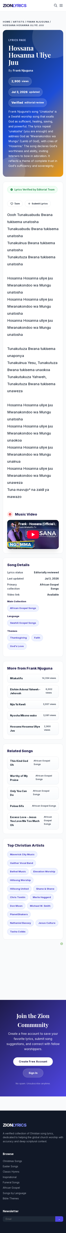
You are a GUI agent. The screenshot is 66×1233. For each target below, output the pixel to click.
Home (7, 21)
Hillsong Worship (20, 880)
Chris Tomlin (17, 897)
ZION (14, 5)
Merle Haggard (42, 897)
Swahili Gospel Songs (23, 622)
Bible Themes (11, 1198)
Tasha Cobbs (18, 931)
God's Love (17, 646)
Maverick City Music (22, 854)
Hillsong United (19, 888)
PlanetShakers (19, 914)
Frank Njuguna (38, 21)
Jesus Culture (46, 922)
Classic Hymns (11, 1171)
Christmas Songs (12, 1161)
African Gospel (11, 1187)
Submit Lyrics (40, 203)
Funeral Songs (11, 1182)
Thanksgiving (18, 637)
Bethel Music (18, 871)
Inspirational (10, 1177)
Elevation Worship (44, 871)
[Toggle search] (55, 6)
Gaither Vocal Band (21, 863)
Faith (37, 637)
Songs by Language (14, 1193)
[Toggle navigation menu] (61, 5)
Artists (18, 21)
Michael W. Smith (40, 905)
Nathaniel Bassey (20, 922)
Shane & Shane (45, 888)
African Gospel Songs (23, 608)
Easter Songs (10, 1166)
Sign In (33, 1073)
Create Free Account (33, 1061)
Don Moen (16, 905)
